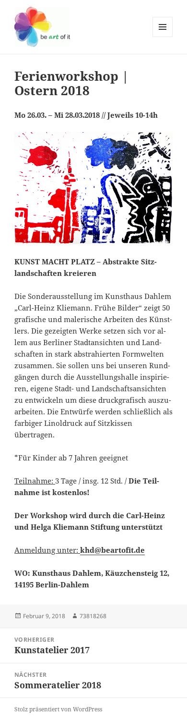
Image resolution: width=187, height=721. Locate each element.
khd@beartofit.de (112, 550)
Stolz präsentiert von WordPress (58, 709)
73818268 (93, 616)
